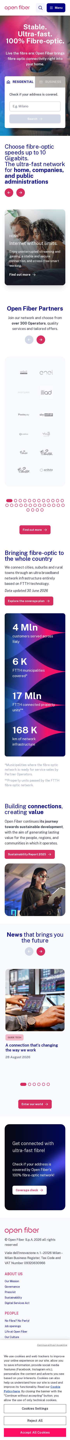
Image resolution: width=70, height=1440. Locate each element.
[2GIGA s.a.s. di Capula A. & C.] (23, 452)
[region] (35, 1390)
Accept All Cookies (35, 1432)
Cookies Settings (35, 1408)
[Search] (40, 7)
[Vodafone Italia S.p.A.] (23, 434)
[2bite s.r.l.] (46, 470)
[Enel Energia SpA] (46, 372)
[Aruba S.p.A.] (23, 372)
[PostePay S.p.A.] (23, 414)
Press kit (10, 1292)
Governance (12, 1286)
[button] (56, 7)
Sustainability (13, 1297)
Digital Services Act (17, 1303)
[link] (22, 275)
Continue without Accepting (52, 1345)
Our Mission (12, 1281)
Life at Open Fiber (16, 1331)
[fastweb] (23, 392)
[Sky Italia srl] (46, 415)
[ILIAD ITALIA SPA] (46, 392)
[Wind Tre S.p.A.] (46, 434)
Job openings (13, 1326)
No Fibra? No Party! (17, 1320)
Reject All (35, 1420)
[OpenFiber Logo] (17, 7)
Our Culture (12, 1337)
